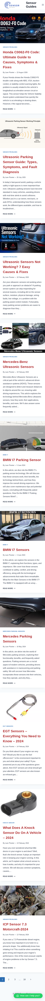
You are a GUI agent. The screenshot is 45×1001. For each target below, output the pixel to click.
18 (24, 979)
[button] (28, 995)
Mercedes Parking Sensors (14, 631)
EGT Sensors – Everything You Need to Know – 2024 (22, 736)
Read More (9, 109)
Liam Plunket (9, 72)
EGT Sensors (8, 726)
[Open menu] (43, 5)
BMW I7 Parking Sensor (22, 460)
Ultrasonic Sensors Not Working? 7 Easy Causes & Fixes (21, 267)
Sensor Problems (10, 47)
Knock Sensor (9, 822)
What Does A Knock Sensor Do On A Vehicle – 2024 (22, 833)
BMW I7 (5, 455)
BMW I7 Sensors (16, 550)
